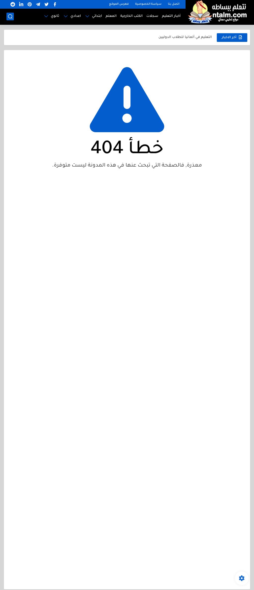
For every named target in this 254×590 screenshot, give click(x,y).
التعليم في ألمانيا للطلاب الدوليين (185, 37)
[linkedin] (21, 4)
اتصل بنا (173, 4)
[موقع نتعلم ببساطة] (217, 12)
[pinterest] (29, 4)
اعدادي (75, 16)
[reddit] (13, 4)
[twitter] (46, 4)
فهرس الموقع (119, 4)
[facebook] (55, 4)
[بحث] (10, 16)
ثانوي (55, 16)
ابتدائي (97, 16)
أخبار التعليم (171, 16)
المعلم (111, 16)
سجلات (152, 16)
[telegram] (38, 4)
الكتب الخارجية (131, 16)
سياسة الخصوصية (148, 4)
